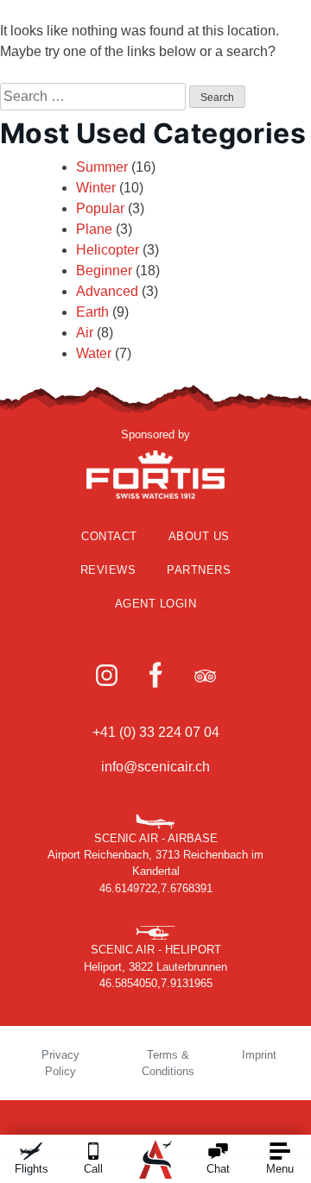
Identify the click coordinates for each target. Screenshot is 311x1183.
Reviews (108, 569)
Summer (102, 167)
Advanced (107, 291)
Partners (199, 569)
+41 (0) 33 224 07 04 (155, 732)
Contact (109, 536)
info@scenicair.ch (155, 766)
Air (84, 332)
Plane (94, 229)
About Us (199, 536)
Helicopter (107, 249)
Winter (96, 187)
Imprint (259, 1054)
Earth (92, 312)
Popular (100, 208)
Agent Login (156, 603)
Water (93, 353)
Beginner (104, 270)
